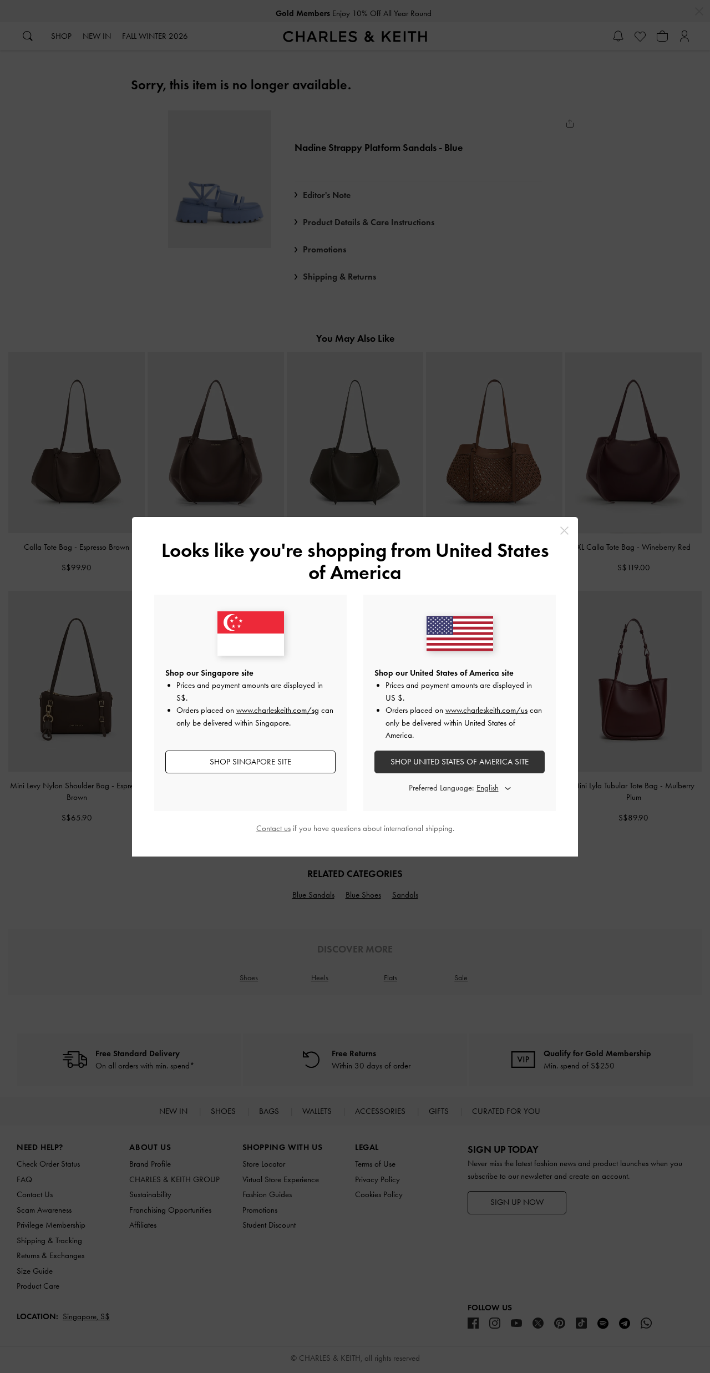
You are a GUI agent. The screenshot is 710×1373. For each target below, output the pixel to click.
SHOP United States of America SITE (459, 762)
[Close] (564, 531)
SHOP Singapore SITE (250, 762)
